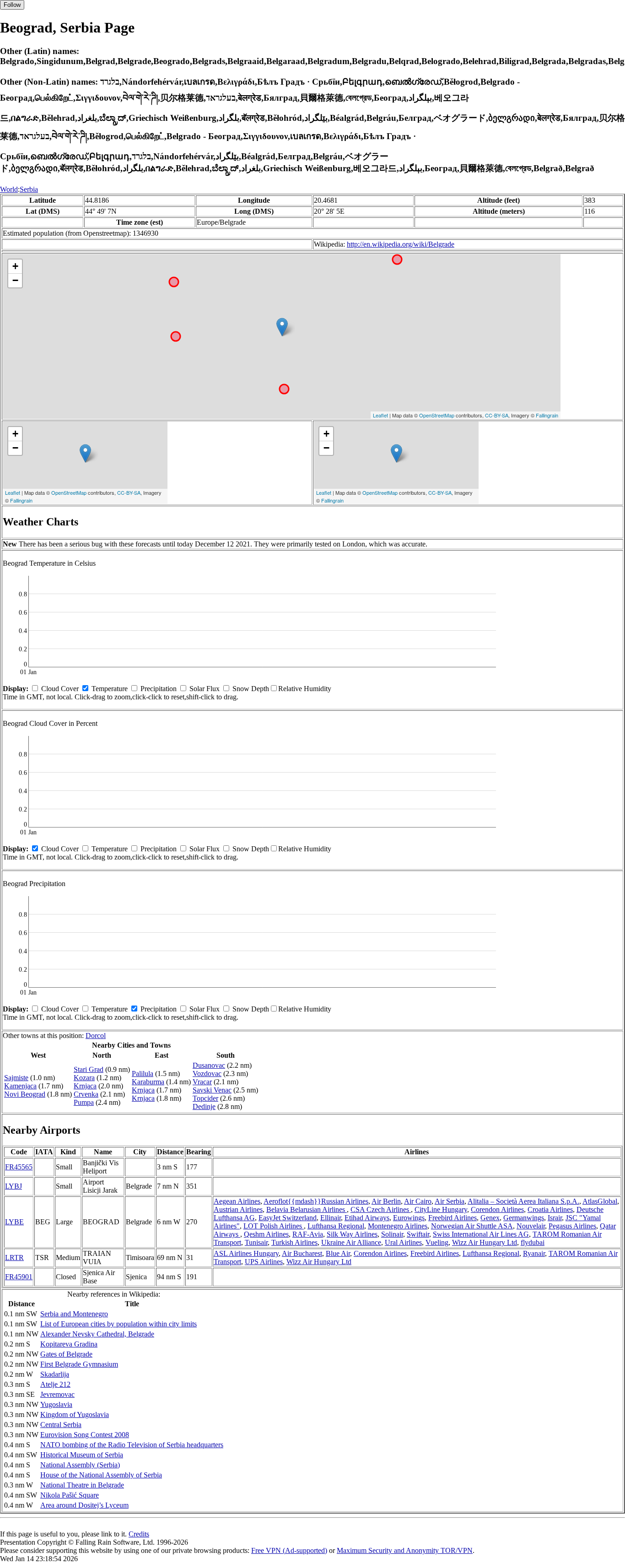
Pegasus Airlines (572, 1226)
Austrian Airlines (238, 1209)
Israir (555, 1218)
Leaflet (380, 415)
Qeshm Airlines (266, 1234)
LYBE (14, 1222)
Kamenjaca (20, 1086)
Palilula (142, 1073)
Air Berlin (386, 1201)
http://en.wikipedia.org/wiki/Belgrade (400, 244)
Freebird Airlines (452, 1218)
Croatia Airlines (550, 1209)
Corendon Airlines (497, 1209)
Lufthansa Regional (335, 1226)
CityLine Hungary (441, 1209)
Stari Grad (88, 1069)
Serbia (29, 189)
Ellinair (330, 1218)
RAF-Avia (307, 1234)
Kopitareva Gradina (68, 1344)
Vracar (202, 1082)
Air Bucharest (302, 1253)
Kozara (84, 1078)
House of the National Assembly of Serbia (101, 1475)
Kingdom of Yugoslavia (74, 1414)
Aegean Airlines (237, 1201)
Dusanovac (209, 1065)
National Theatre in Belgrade (82, 1485)
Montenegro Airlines (397, 1226)
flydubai (532, 1242)
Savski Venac (212, 1090)
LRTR (14, 1257)
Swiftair (418, 1234)
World (9, 189)
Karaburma (148, 1082)
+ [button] (15, 266)
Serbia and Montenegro (74, 1314)
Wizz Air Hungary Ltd (484, 1242)
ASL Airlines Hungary (246, 1253)
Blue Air (338, 1253)
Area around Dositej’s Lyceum (84, 1505)
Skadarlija (54, 1374)
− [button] (15, 280)
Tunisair (256, 1242)
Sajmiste (16, 1078)
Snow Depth (250, 688)
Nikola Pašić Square (69, 1495)
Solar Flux (204, 688)
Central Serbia (60, 1424)
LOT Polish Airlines (273, 1226)
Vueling (437, 1242)
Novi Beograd (24, 1094)
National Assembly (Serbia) (80, 1465)
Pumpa (84, 1102)
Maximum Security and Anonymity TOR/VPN (405, 1550)
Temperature (110, 688)
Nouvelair (531, 1226)
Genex (490, 1218)
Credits (139, 1534)
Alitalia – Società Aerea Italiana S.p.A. (523, 1201)
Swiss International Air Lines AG (481, 1234)
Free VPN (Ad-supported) (289, 1550)
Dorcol (96, 1035)
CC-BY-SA (496, 415)
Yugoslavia (56, 1404)
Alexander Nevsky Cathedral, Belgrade (97, 1334)
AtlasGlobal (599, 1201)
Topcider (205, 1098)
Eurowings (409, 1218)
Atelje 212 (55, 1384)
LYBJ (13, 1186)
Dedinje (204, 1106)
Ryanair (534, 1253)
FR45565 (18, 1167)
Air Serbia (449, 1201)
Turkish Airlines (294, 1242)
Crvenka (86, 1094)
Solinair (392, 1234)
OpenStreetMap (436, 415)
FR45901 (18, 1277)
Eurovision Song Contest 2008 (84, 1435)
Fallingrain (547, 415)
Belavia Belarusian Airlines (306, 1209)
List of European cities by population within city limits (118, 1324)
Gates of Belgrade (66, 1354)
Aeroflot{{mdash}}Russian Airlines (316, 1201)
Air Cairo (417, 1201)
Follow (12, 4)
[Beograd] (282, 327)
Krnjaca (85, 1086)
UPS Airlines (264, 1262)
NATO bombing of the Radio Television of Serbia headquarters (131, 1445)
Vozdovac (207, 1073)
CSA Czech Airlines (380, 1209)
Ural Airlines (403, 1242)
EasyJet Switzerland (288, 1218)
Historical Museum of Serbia (81, 1455)
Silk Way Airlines (352, 1234)
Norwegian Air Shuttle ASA (472, 1226)
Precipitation (158, 688)
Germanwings (523, 1218)
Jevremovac (57, 1394)
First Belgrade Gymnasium (79, 1364)
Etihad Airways (367, 1218)
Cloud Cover (60, 688)
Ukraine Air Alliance (351, 1242)
